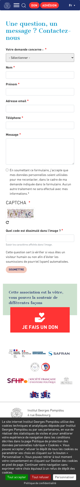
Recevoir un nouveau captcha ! (7, 222)
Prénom (11, 84)
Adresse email (16, 101)
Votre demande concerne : (25, 49)
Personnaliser (64, 477)
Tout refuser (40, 477)
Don (34, 5)
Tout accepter (16, 477)
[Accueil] (8, 5)
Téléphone (13, 118)
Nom (9, 67)
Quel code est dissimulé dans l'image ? (33, 230)
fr (71, 5)
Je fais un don (40, 327)
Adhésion (49, 5)
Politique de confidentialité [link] (40, 483)
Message (12, 134)
